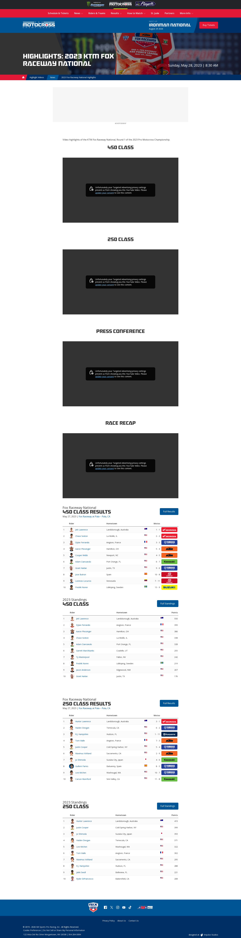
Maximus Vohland (83, 753)
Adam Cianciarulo (83, 561)
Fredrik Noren (81, 587)
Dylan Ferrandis (82, 542)
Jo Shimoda (80, 760)
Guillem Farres (81, 766)
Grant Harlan (81, 568)
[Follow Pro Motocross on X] (112, 907)
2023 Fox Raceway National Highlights (78, 77)
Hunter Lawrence (83, 721)
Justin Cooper (81, 747)
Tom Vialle (80, 740)
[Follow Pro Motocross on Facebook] (105, 907)
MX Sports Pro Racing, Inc (48, 927)
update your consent (104, 192)
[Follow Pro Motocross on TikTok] (130, 907)
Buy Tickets (209, 25)
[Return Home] (39, 25)
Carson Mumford (83, 779)
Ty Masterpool (82, 657)
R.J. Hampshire (81, 734)
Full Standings (167, 603)
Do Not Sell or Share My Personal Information (64, 930)
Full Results (169, 511)
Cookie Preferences (32, 930)
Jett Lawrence (81, 529)
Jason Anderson (83, 670)
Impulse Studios (211, 934)
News (52, 77)
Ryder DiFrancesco (84, 878)
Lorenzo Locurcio (83, 581)
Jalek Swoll (81, 872)
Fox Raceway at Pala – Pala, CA (94, 516)
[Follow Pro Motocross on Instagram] (118, 907)
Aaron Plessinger (83, 549)
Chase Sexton (81, 536)
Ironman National (170, 25)
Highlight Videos (37, 77)
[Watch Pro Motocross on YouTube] (124, 907)
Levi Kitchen (80, 772)
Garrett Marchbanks (85, 650)
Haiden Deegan (82, 727)
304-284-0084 (74, 934)
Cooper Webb (81, 555)
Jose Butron (80, 574)
